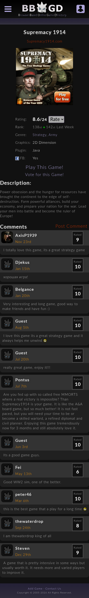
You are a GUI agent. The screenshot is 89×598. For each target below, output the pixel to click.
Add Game (35, 588)
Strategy (40, 135)
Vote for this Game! (44, 175)
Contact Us (53, 588)
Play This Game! (44, 167)
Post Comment (71, 226)
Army (53, 135)
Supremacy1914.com (44, 41)
